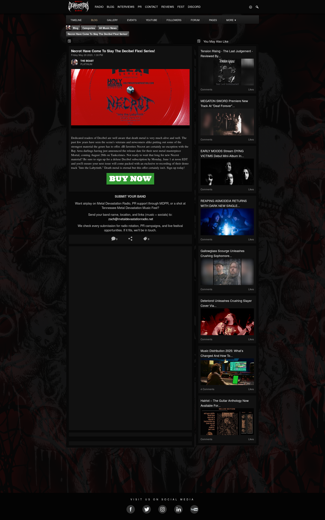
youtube (151, 20)
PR (140, 7)
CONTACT (151, 7)
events (131, 20)
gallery (112, 20)
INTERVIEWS (125, 7)
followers (174, 20)
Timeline (76, 20)
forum (195, 20)
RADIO (99, 7)
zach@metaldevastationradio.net (130, 219)
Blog (75, 28)
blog (94, 20)
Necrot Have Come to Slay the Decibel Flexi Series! (97, 34)
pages (213, 20)
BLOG (110, 7)
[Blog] (69, 41)
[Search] (257, 6)
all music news (108, 28)
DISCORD (194, 7)
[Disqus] (130, 294)
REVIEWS (167, 7)
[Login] (250, 6)
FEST (181, 7)
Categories (88, 28)
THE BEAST (87, 60)
